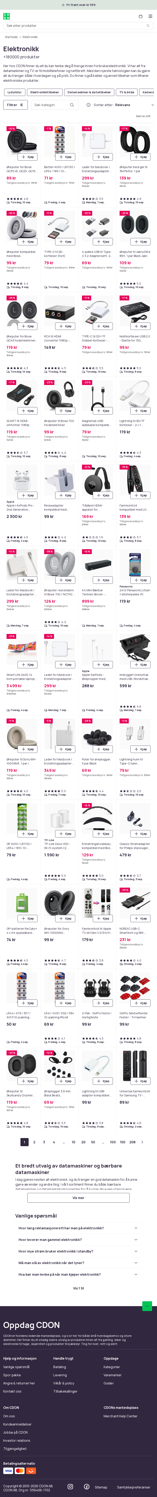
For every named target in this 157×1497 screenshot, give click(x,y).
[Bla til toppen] (147, 1306)
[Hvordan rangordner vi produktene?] (88, 105)
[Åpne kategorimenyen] (150, 16)
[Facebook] (86, 1486)
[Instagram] (70, 1486)
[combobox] (78, 25)
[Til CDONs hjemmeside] (6, 16)
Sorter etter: (104, 105)
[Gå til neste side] (142, 1142)
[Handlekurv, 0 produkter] (141, 16)
